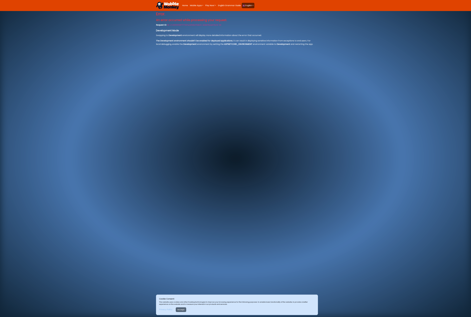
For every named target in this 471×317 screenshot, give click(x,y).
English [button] (248, 5)
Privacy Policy (165, 309)
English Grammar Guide (229, 5)
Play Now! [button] (210, 5)
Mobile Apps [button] (196, 5)
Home (185, 5)
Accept (181, 309)
